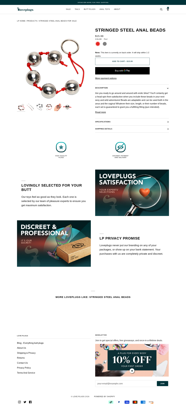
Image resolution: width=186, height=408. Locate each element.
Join (162, 384)
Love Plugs (79, 397)
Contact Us (22, 363)
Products (32, 21)
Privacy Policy (24, 368)
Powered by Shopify (104, 397)
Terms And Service (26, 373)
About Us (21, 348)
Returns (21, 358)
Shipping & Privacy (26, 353)
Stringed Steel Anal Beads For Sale (58, 21)
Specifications (103, 122)
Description (101, 88)
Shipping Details (103, 129)
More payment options (106, 78)
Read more (100, 112)
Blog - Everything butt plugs (30, 343)
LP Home (21, 21)
